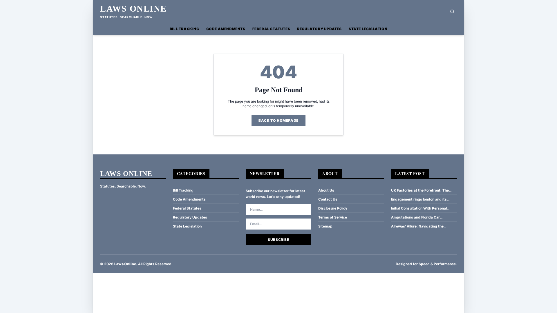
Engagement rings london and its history (419, 199)
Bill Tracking (184, 29)
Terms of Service (332, 217)
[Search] (452, 11)
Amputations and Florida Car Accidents (415, 217)
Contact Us (327, 199)
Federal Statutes (271, 29)
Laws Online (133, 8)
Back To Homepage (278, 120)
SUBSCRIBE (278, 239)
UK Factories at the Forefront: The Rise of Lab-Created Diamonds (420, 190)
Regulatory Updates (319, 29)
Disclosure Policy (332, 208)
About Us (326, 190)
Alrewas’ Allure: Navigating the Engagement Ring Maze (417, 226)
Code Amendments (225, 29)
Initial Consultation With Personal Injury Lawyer (419, 208)
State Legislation (368, 29)
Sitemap (325, 226)
